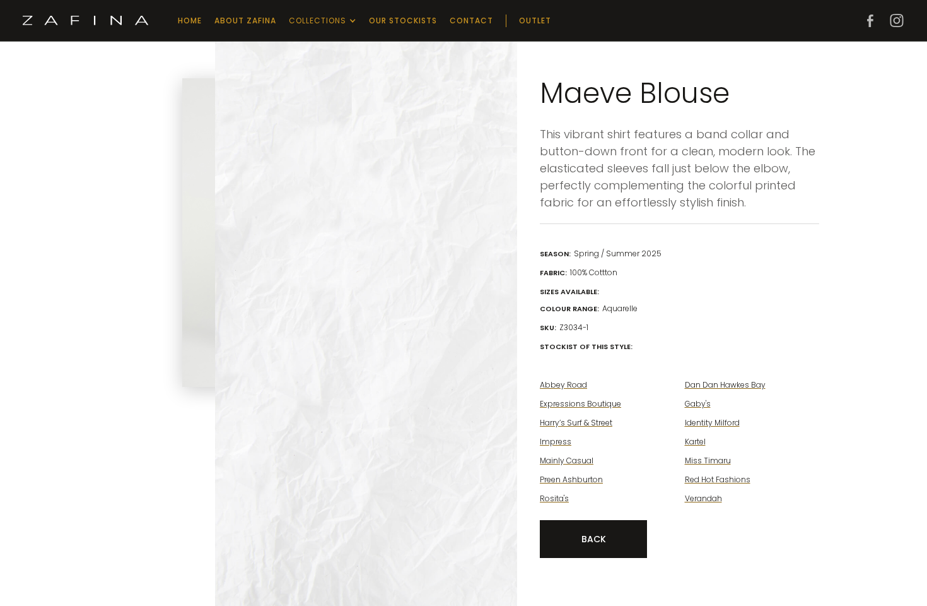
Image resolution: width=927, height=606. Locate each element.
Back (593, 539)
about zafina (245, 20)
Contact (471, 20)
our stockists (403, 20)
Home (190, 20)
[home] (86, 20)
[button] (322, 21)
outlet (535, 20)
